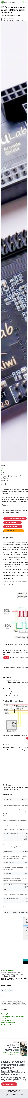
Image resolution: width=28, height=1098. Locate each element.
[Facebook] (3, 990)
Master (3, 974)
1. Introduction (5, 469)
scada (21, 974)
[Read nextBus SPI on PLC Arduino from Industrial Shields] (23, 1048)
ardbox (13, 974)
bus (17, 974)
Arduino (4, 972)
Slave (8, 974)
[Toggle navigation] (25, 2)
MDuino (19, 972)
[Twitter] (7, 990)
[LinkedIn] (11, 990)
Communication (12, 972)
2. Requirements (6, 471)
